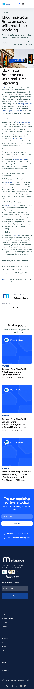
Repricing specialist (20, 159)
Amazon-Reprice (9, 182)
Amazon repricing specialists (12, 111)
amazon (4, 87)
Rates (4, 663)
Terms (4, 611)
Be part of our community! (11, 582)
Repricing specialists (24, 104)
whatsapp (5, 670)
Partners (5, 639)
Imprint (4, 626)
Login (4, 659)
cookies (4, 622)
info (3, 615)
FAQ (3, 650)
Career (4, 646)
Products (5, 642)
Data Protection (7, 618)
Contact (5, 667)
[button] (19, 3)
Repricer (16, 235)
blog (3, 635)
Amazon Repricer (9, 205)
